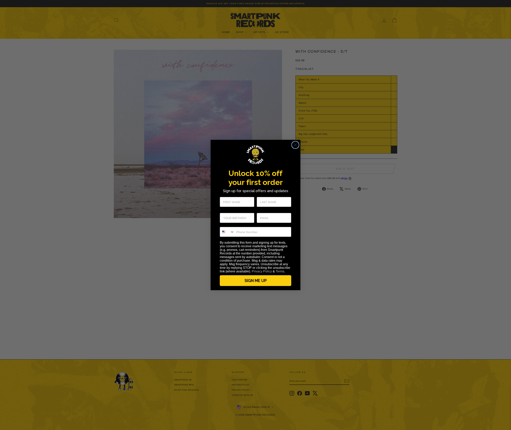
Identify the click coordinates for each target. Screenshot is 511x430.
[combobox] (227, 232)
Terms (280, 271)
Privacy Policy (262, 271)
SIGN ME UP (256, 280)
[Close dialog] (295, 144)
